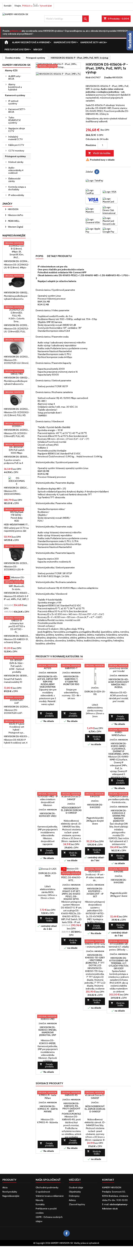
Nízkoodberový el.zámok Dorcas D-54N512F (71, 810)
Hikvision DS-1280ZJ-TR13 (16, 377)
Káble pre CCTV (16, 145)
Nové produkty (9, 1191)
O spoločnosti (43, 1191)
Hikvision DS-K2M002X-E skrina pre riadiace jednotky (119, 815)
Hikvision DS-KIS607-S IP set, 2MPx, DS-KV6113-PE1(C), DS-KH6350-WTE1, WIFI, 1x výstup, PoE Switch (71, 896)
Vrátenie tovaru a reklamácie (50, 1195)
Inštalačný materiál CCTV (15, 138)
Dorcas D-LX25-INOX (47, 874)
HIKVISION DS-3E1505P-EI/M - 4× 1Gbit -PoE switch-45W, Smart (16, 456)
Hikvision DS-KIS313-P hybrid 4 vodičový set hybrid (16, 736)
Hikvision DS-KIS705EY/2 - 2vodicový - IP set (94, 892)
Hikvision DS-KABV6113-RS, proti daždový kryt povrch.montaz (71, 1108)
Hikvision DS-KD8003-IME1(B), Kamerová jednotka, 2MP (47, 1031)
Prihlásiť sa (27, 5)
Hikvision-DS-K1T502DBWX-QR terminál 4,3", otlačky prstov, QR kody (119, 963)
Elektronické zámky (14, 180)
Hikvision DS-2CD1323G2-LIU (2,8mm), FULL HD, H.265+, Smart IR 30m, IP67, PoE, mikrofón (16, 409)
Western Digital (15, 226)
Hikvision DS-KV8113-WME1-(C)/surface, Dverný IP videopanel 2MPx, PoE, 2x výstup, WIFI (118, 751)
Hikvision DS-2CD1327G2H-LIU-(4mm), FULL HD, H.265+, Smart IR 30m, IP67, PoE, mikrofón (16, 356)
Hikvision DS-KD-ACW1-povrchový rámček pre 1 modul (118, 683)
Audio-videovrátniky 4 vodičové (15, 170)
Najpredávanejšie (14, 235)
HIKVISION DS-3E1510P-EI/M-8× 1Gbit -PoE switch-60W (16, 675)
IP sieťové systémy (13, 102)
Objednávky (75, 1191)
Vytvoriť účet (46, 5)
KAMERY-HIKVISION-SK (16, 64)
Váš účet (75, 1179)
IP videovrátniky (16, 195)
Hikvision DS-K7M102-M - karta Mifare (48, 1109)
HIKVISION (12, 209)
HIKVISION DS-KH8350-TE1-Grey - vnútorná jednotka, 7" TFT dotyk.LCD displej (95, 961)
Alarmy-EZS (11, 70)
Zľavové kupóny (77, 1204)
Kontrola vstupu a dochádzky (17, 188)
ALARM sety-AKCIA (14, 77)
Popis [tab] (39, 256)
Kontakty (40, 1204)
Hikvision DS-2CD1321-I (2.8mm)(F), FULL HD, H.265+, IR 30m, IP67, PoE (16, 430)
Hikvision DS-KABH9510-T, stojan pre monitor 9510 (71, 680)
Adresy (72, 1200)
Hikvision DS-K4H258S (119, 881)
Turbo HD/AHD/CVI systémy (14, 120)
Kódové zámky (15, 162)
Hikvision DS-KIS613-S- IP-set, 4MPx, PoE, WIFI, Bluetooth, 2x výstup (16, 593)
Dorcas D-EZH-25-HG (95, 693)
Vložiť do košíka (99, 153)
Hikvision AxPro (15, 215)
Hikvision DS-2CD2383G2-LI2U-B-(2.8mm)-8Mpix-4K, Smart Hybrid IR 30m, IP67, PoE (16, 563)
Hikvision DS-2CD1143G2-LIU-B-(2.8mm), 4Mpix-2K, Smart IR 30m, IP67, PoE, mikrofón (16, 261)
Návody (37, 49)
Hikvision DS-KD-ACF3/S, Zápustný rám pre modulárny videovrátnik (47, 681)
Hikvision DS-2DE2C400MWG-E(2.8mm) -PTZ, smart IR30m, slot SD (16, 487)
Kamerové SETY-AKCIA (93, 42)
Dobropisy (74, 1195)
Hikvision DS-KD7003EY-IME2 (47, 815)
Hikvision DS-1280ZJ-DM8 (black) (16, 292)
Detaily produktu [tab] (59, 256)
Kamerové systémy (65, 42)
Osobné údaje (76, 1187)
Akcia (4, 1187)
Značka (108, 77)
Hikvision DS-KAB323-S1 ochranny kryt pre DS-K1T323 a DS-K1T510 (16, 636)
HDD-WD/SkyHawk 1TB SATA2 (16, 524)
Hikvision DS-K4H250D (95, 806)
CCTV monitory (16, 150)
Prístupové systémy (17, 49)
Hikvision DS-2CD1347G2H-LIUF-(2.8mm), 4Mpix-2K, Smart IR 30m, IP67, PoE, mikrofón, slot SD (16, 706)
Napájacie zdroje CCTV (16, 129)
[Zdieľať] (96, 171)
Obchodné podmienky (47, 1187)
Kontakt (7, 5)
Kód (88, 77)
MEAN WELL (13, 220)
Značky (7, 203)
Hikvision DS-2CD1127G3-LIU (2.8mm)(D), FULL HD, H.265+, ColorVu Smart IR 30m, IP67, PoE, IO (16, 325)
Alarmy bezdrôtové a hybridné (31, 42)
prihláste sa (15, 31)
